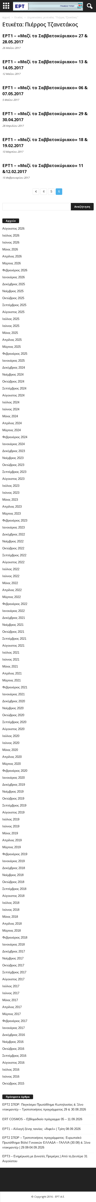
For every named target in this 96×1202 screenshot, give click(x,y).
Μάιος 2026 (10, 249)
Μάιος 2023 (10, 499)
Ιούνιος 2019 (10, 826)
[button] (89, 6)
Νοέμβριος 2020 (13, 708)
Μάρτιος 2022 (11, 597)
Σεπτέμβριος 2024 (14, 388)
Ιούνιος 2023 (10, 492)
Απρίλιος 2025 (12, 340)
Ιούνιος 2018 (10, 909)
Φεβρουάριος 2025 (14, 353)
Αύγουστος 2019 (13, 812)
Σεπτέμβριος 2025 (14, 305)
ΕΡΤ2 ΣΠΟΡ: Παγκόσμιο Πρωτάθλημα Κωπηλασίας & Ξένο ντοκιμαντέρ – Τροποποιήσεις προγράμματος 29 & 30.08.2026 (44, 1107)
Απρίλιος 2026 (12, 256)
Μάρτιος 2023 (11, 513)
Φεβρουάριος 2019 (14, 854)
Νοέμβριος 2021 (13, 624)
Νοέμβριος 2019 (13, 791)
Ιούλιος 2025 (10, 319)
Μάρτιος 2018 (11, 930)
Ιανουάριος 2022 (13, 611)
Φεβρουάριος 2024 (14, 437)
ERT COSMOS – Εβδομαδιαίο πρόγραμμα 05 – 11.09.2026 (42, 1119)
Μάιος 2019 (10, 833)
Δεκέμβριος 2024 (13, 367)
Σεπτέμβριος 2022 (14, 555)
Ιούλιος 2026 (10, 235)
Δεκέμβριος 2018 (13, 868)
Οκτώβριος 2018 (13, 882)
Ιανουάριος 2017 (13, 1028)
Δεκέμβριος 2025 (13, 284)
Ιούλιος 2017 (10, 986)
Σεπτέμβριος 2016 (14, 1055)
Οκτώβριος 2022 (13, 548)
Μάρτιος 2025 (11, 346)
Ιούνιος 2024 (10, 409)
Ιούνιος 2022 (10, 576)
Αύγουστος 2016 (13, 1062)
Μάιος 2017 (10, 1000)
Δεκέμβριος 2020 (13, 701)
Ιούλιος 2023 (10, 485)
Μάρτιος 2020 (11, 763)
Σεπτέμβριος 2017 (14, 972)
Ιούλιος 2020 (10, 736)
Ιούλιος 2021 (10, 652)
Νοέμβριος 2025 (13, 291)
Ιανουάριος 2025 (13, 360)
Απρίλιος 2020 (12, 757)
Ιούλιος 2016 (10, 1069)
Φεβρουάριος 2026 (14, 270)
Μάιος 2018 (10, 916)
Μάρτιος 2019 (11, 847)
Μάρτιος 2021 (11, 680)
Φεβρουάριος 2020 (14, 770)
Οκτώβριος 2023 (13, 465)
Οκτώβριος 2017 (13, 965)
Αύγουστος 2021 (13, 645)
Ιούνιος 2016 (10, 1076)
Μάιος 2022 (10, 583)
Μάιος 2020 (10, 750)
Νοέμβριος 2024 (13, 374)
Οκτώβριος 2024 (13, 381)
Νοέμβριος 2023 (13, 458)
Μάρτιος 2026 (11, 263)
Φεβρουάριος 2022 (14, 604)
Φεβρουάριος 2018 (14, 937)
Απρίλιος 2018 (12, 923)
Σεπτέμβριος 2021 (14, 638)
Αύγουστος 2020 (13, 729)
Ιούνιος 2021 (10, 659)
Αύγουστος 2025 (13, 312)
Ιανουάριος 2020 (13, 777)
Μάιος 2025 (10, 333)
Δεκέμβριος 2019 (13, 784)
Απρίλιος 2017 (12, 1007)
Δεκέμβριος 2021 (13, 618)
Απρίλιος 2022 (12, 590)
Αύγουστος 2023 (13, 479)
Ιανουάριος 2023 (13, 527)
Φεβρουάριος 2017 (14, 1021)
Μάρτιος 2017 (11, 1014)
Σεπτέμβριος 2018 (14, 889)
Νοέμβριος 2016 (13, 1042)
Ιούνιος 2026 (10, 242)
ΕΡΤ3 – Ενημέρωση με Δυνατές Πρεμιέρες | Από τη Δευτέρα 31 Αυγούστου (44, 1159)
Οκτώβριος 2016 (13, 1048)
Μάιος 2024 (10, 416)
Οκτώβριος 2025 (13, 298)
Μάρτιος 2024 (11, 430)
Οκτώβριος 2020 (13, 715)
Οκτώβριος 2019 (13, 798)
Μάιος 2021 (10, 666)
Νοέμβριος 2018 (13, 875)
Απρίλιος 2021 (12, 673)
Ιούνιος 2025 (10, 326)
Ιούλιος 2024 (10, 402)
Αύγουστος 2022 (13, 562)
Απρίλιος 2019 (12, 840)
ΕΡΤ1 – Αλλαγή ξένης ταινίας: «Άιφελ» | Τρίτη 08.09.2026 (41, 1129)
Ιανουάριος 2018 (13, 944)
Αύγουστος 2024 (13, 395)
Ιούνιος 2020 (10, 743)
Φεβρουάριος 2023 (14, 520)
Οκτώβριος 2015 (13, 1083)
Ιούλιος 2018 (10, 903)
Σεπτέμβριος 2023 (14, 472)
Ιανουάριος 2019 (13, 861)
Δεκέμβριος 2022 (13, 534)
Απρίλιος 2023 (12, 506)
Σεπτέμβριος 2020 (14, 722)
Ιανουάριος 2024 (13, 444)
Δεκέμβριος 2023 (13, 451)
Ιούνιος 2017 (10, 993)
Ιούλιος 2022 (10, 569)
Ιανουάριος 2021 (13, 694)
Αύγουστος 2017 (13, 979)
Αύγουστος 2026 (13, 228)
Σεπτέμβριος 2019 (14, 805)
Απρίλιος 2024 (12, 423)
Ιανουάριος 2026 (13, 277)
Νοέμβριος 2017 (13, 958)
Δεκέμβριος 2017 (13, 951)
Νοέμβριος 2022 (13, 541)
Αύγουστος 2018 (13, 896)
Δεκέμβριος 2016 (13, 1035)
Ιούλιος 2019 (10, 819)
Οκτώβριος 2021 (13, 631)
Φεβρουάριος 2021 (14, 687)
